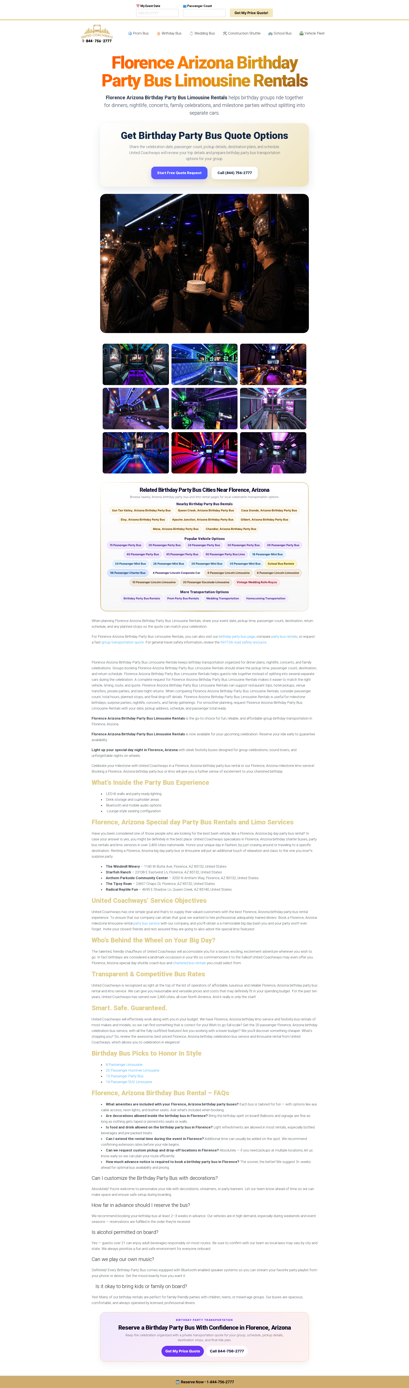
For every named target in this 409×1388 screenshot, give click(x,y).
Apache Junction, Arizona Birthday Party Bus (202, 519)
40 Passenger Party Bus (143, 554)
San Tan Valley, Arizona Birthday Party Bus (141, 510)
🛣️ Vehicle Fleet (312, 33)
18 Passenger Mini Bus (267, 554)
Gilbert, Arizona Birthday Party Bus (264, 519)
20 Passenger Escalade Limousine (206, 582)
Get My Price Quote (182, 1351)
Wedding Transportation (222, 598)
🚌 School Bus (280, 33)
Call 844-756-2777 (227, 1351)
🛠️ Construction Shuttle (242, 33)
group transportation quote (123, 642)
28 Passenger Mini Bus (168, 563)
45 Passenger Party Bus (182, 554)
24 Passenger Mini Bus (130, 563)
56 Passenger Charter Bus (127, 572)
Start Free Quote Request (179, 173)
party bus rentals (284, 636)
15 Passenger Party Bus (125, 545)
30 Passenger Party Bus (243, 545)
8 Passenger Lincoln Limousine (278, 572)
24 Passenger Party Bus (204, 545)
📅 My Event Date (148, 6)
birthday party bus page (237, 636)
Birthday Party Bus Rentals (142, 598)
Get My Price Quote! (251, 13)
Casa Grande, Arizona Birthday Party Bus (269, 510)
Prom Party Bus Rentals (183, 598)
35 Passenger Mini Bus (245, 563)
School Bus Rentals (281, 563)
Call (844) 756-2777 (234, 173)
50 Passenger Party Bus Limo (225, 554)
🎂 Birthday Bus (168, 33)
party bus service (146, 923)
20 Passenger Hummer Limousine (132, 1070)
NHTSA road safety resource (243, 642)
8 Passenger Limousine (124, 1064)
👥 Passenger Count (197, 6)
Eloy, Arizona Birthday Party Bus (143, 519)
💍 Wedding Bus (202, 33)
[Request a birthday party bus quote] (204, 263)
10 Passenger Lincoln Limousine (154, 582)
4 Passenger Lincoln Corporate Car (176, 572)
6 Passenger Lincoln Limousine (228, 572)
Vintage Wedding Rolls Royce (257, 582)
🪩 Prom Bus (138, 33)
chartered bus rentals (189, 963)
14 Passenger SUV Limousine (129, 1082)
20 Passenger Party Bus (164, 545)
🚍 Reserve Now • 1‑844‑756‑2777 (204, 1382)
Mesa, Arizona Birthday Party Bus (176, 529)
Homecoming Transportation (265, 598)
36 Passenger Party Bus (283, 545)
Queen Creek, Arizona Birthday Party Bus (206, 510)
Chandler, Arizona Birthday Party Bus (231, 529)
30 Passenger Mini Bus (206, 563)
